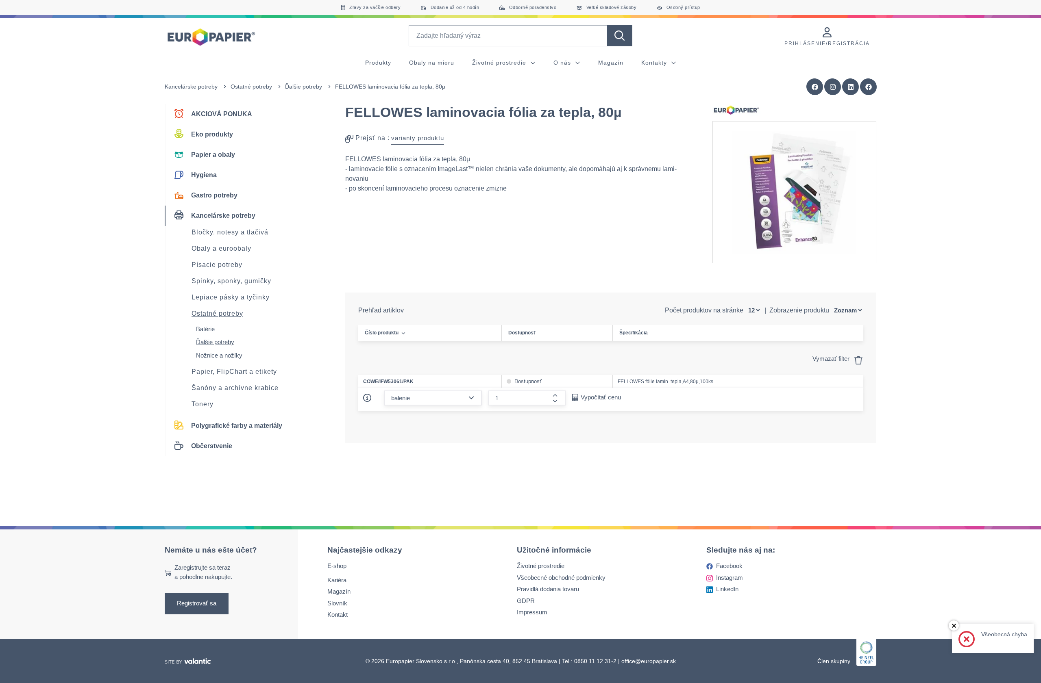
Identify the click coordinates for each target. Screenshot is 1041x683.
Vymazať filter (831, 358)
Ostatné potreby (251, 86)
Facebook (729, 565)
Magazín (610, 62)
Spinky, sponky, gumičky (231, 281)
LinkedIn (727, 588)
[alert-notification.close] (954, 625)
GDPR (526, 600)
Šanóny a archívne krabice (235, 387)
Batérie (205, 328)
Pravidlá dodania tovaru (548, 588)
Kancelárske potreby (191, 86)
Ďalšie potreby (303, 86)
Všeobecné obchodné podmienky (561, 577)
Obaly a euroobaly (221, 248)
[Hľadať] (619, 35)
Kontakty (655, 62)
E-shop (336, 565)
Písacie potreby (217, 264)
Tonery (202, 404)
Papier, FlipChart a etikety (234, 371)
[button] (868, 87)
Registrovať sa (196, 603)
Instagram (729, 577)
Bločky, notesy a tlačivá (230, 232)
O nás (563, 62)
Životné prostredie (500, 62)
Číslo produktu (382, 333)
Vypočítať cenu (601, 397)
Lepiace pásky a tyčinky (231, 297)
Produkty (378, 62)
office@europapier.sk (648, 660)
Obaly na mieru (431, 62)
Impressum (532, 612)
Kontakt (337, 614)
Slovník (337, 602)
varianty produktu (417, 137)
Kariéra (336, 579)
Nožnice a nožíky (219, 355)
